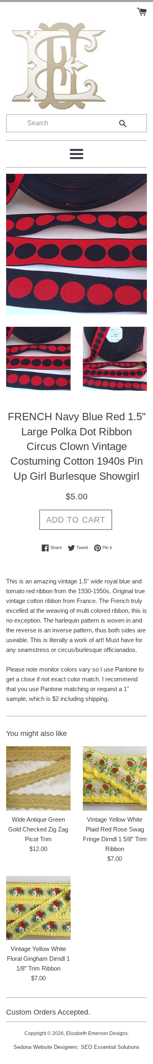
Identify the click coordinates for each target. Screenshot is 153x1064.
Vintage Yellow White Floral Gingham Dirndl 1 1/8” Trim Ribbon (38, 958)
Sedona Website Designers (45, 1047)
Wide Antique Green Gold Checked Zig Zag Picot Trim (38, 829)
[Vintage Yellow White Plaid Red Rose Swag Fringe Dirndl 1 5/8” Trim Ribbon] (115, 778)
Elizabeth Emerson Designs (97, 1033)
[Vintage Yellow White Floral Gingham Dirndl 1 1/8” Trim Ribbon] (38, 908)
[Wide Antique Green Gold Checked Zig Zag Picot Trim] (38, 778)
